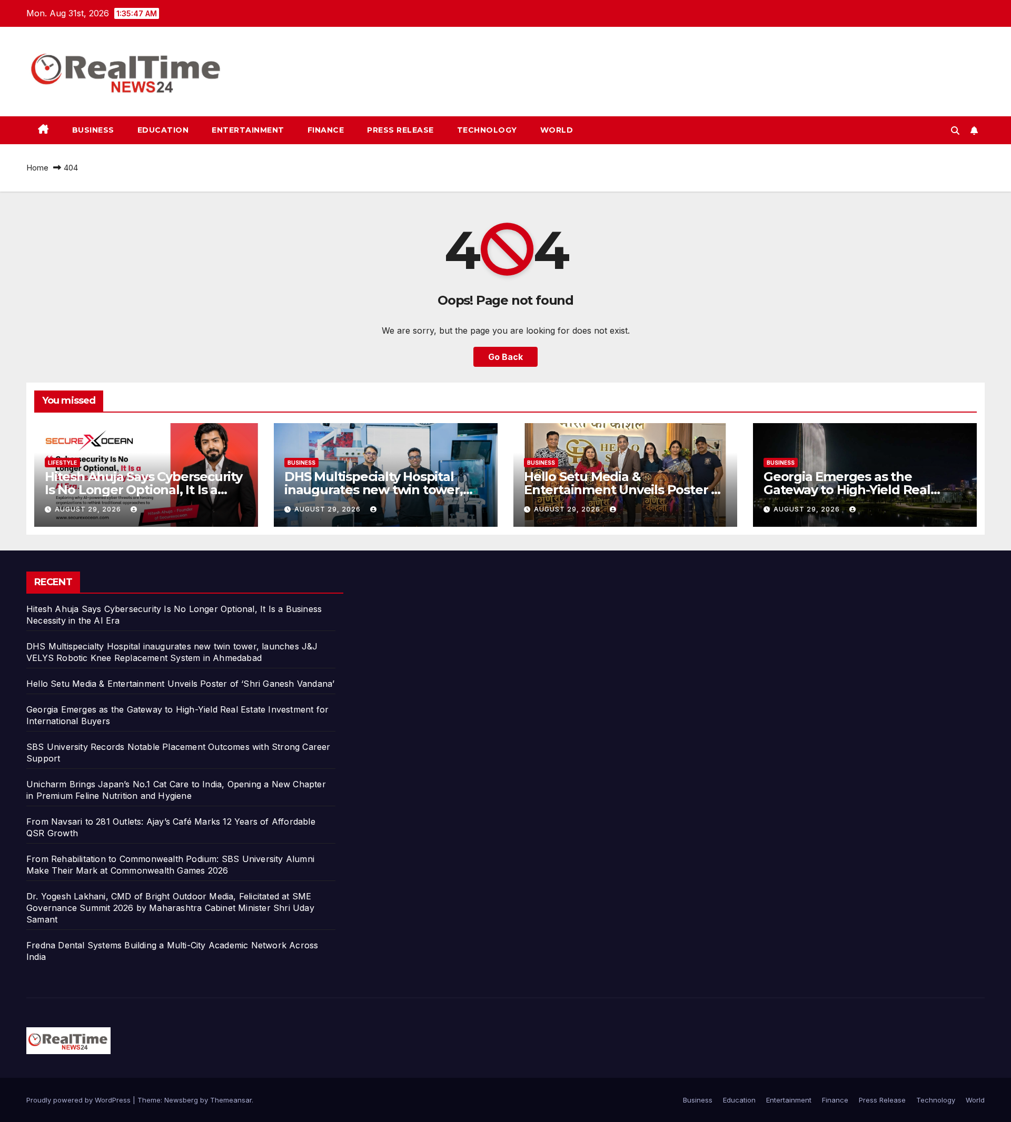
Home (37, 168)
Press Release (400, 130)
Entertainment (248, 130)
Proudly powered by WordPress (79, 1100)
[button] (955, 130)
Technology (487, 130)
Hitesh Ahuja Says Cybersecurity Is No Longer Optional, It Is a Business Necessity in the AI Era (143, 489)
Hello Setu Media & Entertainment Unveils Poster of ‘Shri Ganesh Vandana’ (624, 489)
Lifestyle (62, 462)
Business (93, 130)
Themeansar (231, 1100)
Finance (326, 130)
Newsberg (181, 1100)
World (556, 130)
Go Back (505, 357)
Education (163, 130)
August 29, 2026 (89, 509)
